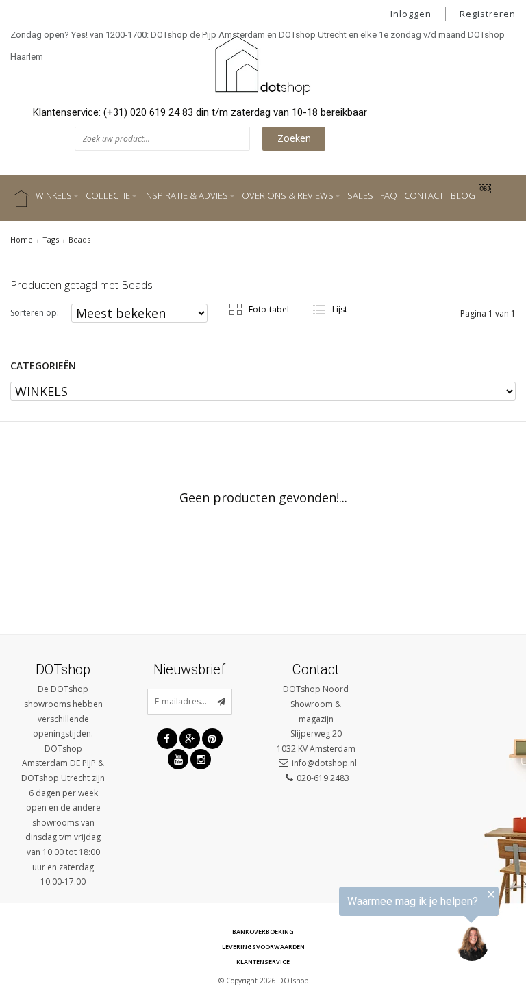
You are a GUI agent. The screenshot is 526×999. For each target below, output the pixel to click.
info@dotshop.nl (324, 763)
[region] (357, 927)
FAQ (388, 195)
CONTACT (424, 195)
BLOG (463, 195)
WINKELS (54, 195)
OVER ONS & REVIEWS (288, 195)
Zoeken (294, 138)
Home (21, 239)
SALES (360, 195)
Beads (79, 239)
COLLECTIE (108, 195)
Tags (50, 239)
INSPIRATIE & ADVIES (186, 195)
